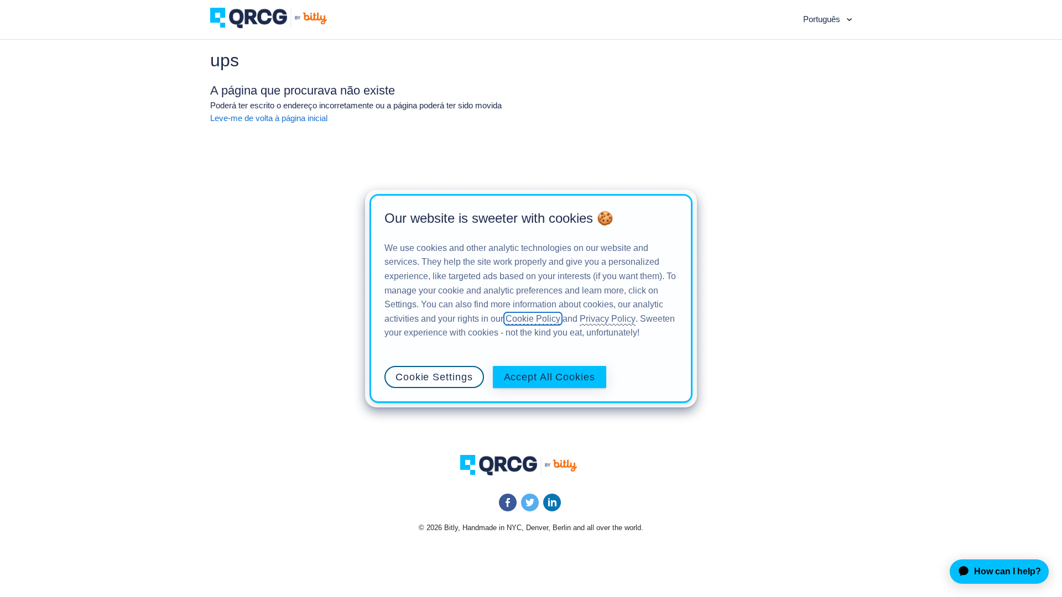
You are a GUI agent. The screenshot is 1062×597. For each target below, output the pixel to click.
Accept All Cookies (549, 377)
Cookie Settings (434, 377)
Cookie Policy (533, 318)
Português (822, 19)
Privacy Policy (608, 318)
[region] (531, 298)
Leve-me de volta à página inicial (268, 118)
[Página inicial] (276, 25)
